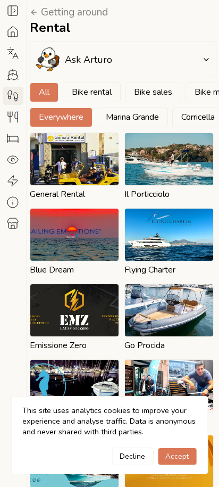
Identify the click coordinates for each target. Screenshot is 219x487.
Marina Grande (132, 117)
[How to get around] (13, 96)
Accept (177, 456)
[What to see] (13, 160)
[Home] (13, 32)
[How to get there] (13, 74)
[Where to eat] (13, 117)
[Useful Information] (13, 202)
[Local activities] (13, 223)
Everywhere (61, 117)
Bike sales (153, 92)
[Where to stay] (13, 138)
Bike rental (92, 92)
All (44, 92)
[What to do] (13, 181)
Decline (132, 456)
